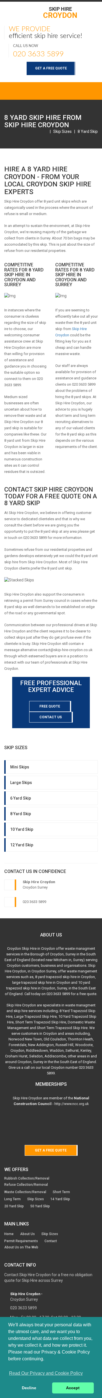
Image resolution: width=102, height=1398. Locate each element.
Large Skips (21, 782)
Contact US (50, 717)
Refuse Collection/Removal (26, 1185)
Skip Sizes (62, 131)
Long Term (12, 1199)
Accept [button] (73, 1388)
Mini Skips (19, 767)
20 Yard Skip (14, 1206)
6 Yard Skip (20, 798)
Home (9, 1234)
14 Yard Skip (60, 1199)
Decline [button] (29, 1388)
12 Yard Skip (21, 845)
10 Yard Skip (21, 829)
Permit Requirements (21, 1241)
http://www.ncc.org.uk (71, 1104)
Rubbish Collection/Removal (26, 1178)
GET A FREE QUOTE (51, 68)
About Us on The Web (21, 1247)
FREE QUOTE (49, 706)
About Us (27, 1234)
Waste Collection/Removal (25, 1192)
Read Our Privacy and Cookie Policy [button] (46, 1373)
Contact (50, 1241)
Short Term (61, 1192)
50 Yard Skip (40, 1206)
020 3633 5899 (38, 54)
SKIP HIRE (60, 12)
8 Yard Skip (88, 131)
